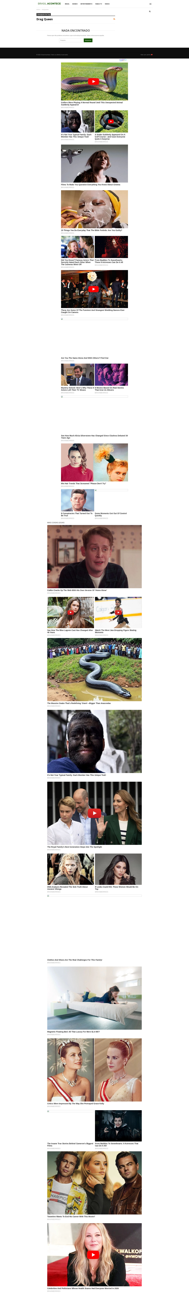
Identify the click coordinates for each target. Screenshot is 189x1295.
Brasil (67, 4)
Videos (107, 4)
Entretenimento (86, 4)
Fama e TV (98, 4)
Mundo (75, 4)
